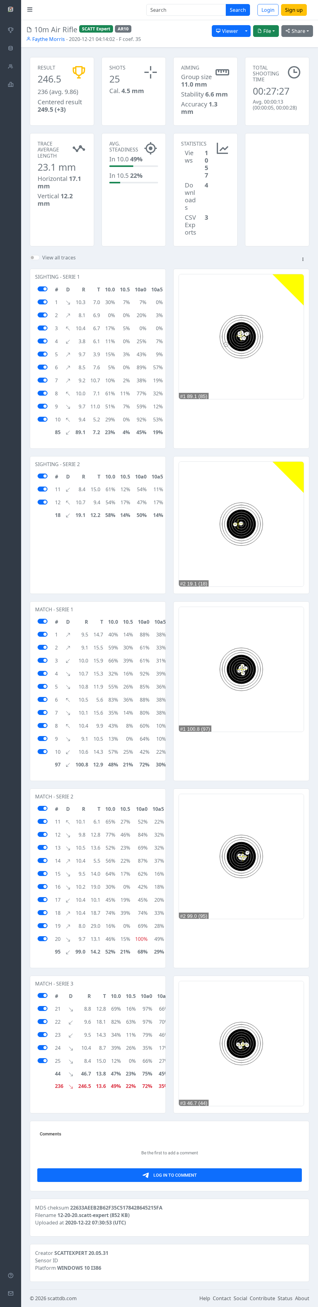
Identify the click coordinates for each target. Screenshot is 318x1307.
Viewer (229, 31)
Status (285, 1298)
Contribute (262, 1298)
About (302, 1298)
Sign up (294, 10)
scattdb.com (62, 1298)
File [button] (266, 31)
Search (238, 10)
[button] (302, 260)
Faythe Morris (48, 39)
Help (204, 1298)
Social (240, 1298)
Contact (222, 1298)
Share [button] (297, 31)
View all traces (59, 257)
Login (268, 10)
